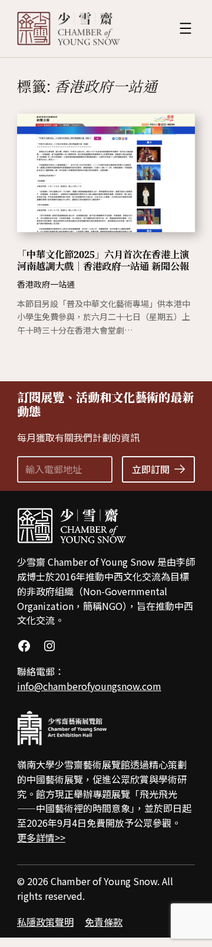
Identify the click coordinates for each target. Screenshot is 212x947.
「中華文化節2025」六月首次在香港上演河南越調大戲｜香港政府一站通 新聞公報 (103, 260)
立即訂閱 (151, 469)
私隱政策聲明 (45, 922)
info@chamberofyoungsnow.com (89, 686)
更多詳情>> (41, 837)
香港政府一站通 (46, 284)
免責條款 (103, 922)
